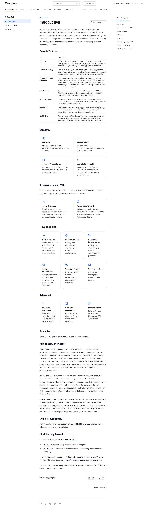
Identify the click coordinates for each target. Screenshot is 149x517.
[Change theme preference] (142, 3)
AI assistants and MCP (124, 28)
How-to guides (122, 31)
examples (64, 337)
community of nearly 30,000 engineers (75, 424)
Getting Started (11, 9)
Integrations (68, 9)
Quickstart (120, 24)
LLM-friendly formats (124, 49)
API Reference (81, 9)
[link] (56, 144)
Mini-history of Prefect (125, 42)
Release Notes (105, 9)
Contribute (93, 9)
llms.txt (46, 445)
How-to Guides (35, 9)
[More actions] (105, 22)
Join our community (124, 45)
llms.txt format (71, 439)
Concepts (23, 9)
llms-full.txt (48, 449)
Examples (57, 9)
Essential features (123, 21)
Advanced (47, 9)
